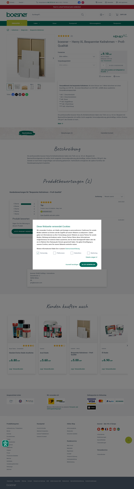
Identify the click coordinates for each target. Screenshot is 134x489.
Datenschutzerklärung (72, 248)
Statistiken (77, 253)
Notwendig (43, 253)
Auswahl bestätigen (72, 264)
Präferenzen (61, 253)
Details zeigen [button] (91, 257)
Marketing (94, 253)
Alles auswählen (88, 264)
